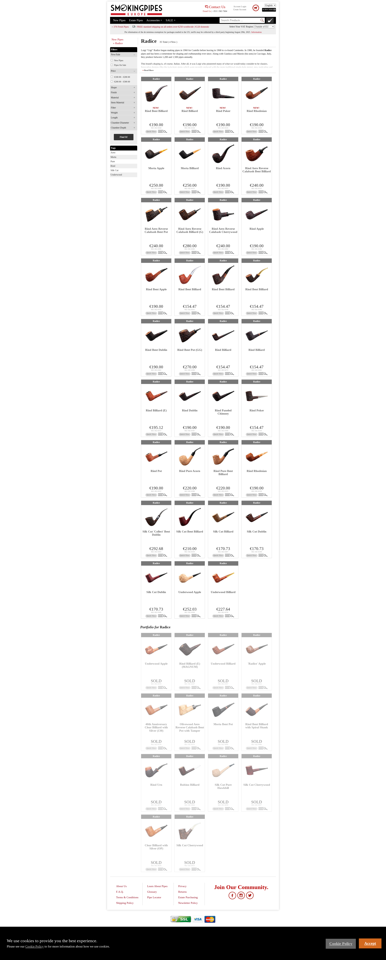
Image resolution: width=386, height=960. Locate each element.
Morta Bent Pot (223, 724)
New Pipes (119, 20)
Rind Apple (257, 228)
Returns (182, 891)
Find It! (124, 137)
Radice (156, 79)
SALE (171, 20)
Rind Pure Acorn (189, 471)
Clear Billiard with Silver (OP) (156, 847)
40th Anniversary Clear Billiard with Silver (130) (156, 727)
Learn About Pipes (157, 886)
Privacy (182, 886)
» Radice (118, 43)
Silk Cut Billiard (223, 531)
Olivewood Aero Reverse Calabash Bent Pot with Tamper (190, 727)
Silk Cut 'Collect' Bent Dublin (156, 533)
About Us (121, 886)
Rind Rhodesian (257, 111)
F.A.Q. (120, 891)
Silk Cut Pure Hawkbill (223, 786)
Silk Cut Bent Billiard (189, 531)
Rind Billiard (190, 111)
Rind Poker (223, 111)
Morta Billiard (190, 168)
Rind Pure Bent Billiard (223, 472)
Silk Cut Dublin (256, 531)
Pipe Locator (154, 897)
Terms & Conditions (127, 897)
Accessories (154, 20)
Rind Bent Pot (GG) (189, 349)
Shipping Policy (125, 902)
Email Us (207, 11)
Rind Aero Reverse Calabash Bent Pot (156, 230)
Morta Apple (156, 168)
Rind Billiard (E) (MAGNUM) (189, 665)
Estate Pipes (136, 20)
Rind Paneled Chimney (223, 412)
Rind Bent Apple (156, 289)
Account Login (239, 6)
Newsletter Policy (188, 902)
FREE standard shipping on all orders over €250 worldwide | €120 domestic (173, 26)
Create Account (239, 9)
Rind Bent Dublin (156, 349)
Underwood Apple (189, 592)
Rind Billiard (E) (156, 410)
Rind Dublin (190, 410)
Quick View (151, 131)
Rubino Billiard (189, 784)
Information (256, 32)
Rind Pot (156, 471)
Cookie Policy (34, 946)
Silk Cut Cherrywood (256, 784)
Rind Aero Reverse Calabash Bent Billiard (256, 170)
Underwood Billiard (223, 592)
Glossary (152, 891)
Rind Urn (156, 784)
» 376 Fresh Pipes (120, 26)
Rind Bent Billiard (156, 111)
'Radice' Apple (257, 663)
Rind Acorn (223, 168)
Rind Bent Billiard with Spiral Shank (256, 726)
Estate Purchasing (188, 897)
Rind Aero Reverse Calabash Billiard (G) (189, 230)
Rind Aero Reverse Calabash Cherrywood (223, 230)
